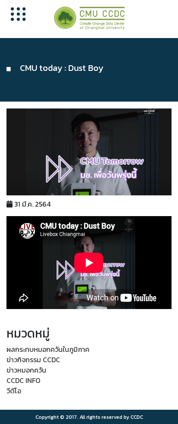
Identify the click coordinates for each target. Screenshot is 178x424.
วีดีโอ (13, 391)
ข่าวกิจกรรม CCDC (33, 359)
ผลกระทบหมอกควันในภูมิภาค (47, 349)
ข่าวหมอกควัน (26, 370)
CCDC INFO (23, 380)
